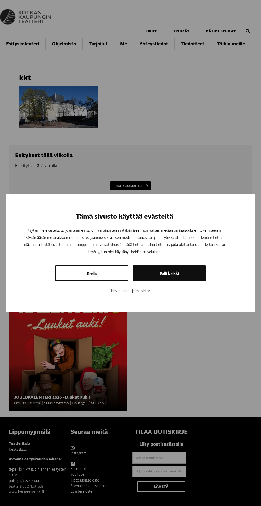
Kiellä (92, 273)
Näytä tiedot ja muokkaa (130, 290)
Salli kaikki (169, 273)
